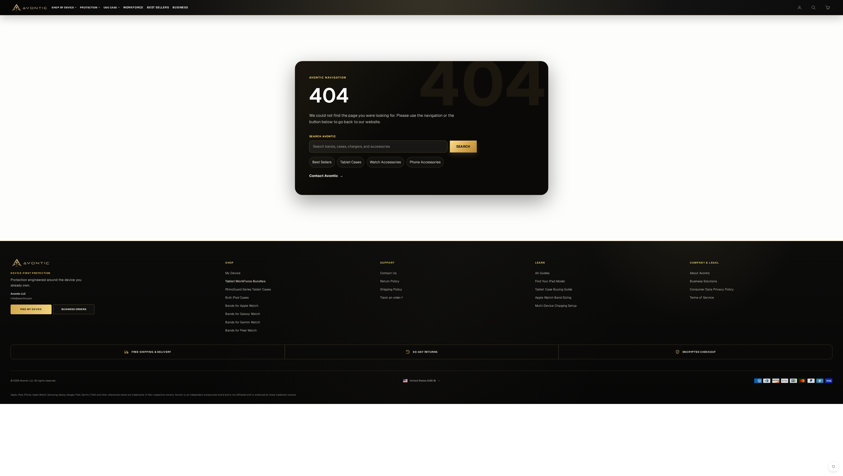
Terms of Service (702, 297)
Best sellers (158, 7)
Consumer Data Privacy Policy (712, 289)
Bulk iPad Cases (237, 297)
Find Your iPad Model (550, 281)
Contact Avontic (326, 175)
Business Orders (73, 309)
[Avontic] (30, 263)
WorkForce (133, 7)
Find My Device (31, 309)
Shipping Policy (391, 289)
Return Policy (389, 281)
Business (180, 7)
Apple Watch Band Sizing (553, 297)
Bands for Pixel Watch (241, 330)
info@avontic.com (21, 298)
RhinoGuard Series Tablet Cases (248, 289)
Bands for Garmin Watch (242, 322)
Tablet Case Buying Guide (553, 289)
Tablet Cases (350, 162)
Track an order (391, 297)
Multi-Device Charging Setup (556, 306)
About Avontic (700, 273)
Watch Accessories (385, 162)
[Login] (799, 7)
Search (463, 146)
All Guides (542, 273)
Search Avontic (322, 136)
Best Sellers (321, 162)
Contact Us (388, 273)
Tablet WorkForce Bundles (245, 281)
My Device (232, 273)
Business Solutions (703, 281)
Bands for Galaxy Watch (242, 314)
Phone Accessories (425, 162)
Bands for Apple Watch (241, 306)
